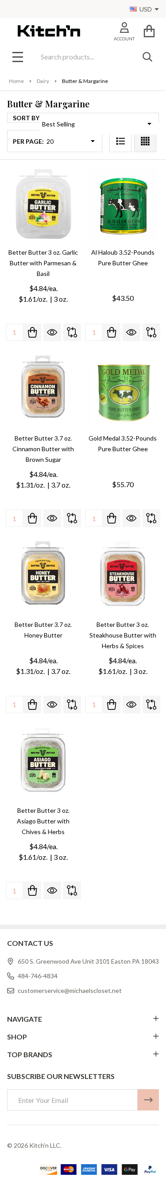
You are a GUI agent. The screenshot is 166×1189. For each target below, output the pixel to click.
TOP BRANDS (29, 1054)
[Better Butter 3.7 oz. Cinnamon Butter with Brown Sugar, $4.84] (43, 390)
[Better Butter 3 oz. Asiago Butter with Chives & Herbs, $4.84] (43, 763)
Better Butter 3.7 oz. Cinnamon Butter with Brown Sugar (43, 448)
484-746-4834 (38, 976)
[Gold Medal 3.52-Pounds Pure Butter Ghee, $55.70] (123, 390)
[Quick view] (52, 332)
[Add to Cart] (32, 332)
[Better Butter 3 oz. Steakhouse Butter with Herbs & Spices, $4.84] (123, 576)
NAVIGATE (24, 1019)
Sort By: (27, 118)
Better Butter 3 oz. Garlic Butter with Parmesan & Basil (43, 262)
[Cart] (149, 31)
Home (16, 81)
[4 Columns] (145, 141)
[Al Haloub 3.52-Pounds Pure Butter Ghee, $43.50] (123, 204)
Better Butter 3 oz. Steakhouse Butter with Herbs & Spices (122, 635)
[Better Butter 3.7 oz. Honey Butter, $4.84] (43, 576)
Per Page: (28, 141)
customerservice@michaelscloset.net (70, 990)
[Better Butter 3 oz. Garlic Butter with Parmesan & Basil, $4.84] (43, 204)
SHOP (17, 1036)
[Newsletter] (148, 1099)
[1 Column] (120, 141)
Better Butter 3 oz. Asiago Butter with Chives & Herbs (43, 821)
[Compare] (72, 332)
